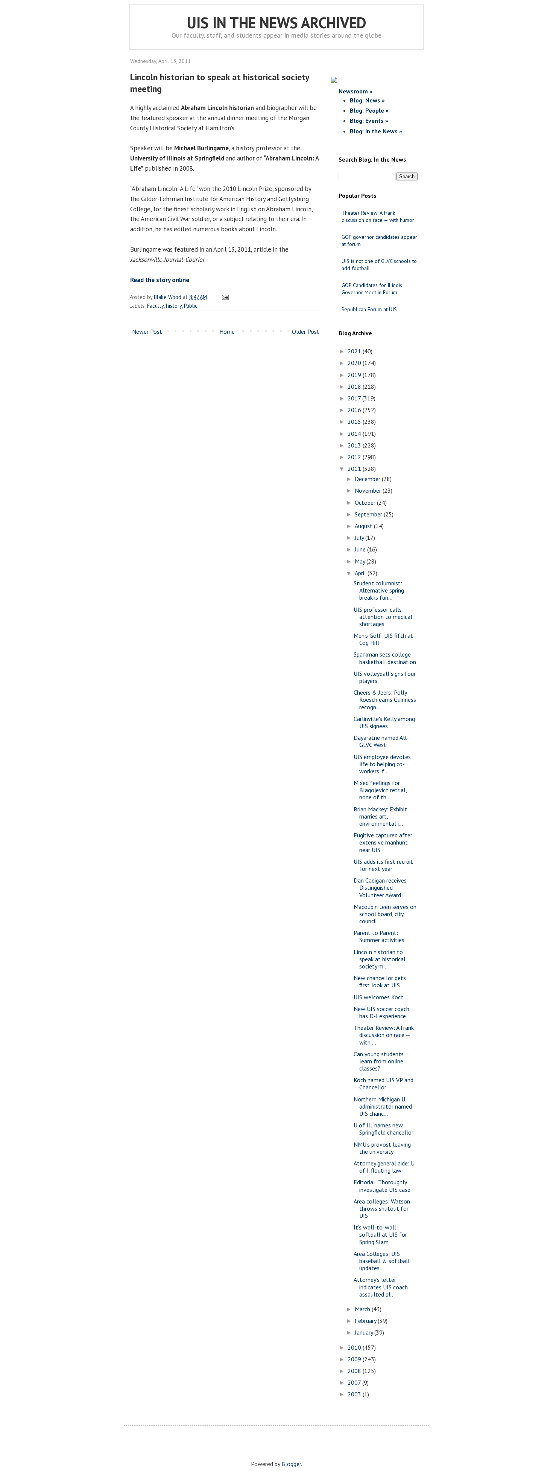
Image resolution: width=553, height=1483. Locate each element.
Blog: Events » (369, 120)
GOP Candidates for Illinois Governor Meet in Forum (372, 289)
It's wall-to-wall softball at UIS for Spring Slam (380, 1234)
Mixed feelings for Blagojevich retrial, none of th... (380, 790)
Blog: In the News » (376, 131)
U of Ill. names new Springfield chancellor (383, 1128)
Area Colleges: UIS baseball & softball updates (382, 1261)
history (174, 305)
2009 (355, 1359)
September (369, 514)
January (364, 1332)
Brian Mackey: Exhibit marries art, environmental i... (380, 816)
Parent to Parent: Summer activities (379, 936)
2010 (355, 1347)
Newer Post (147, 331)
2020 (355, 363)
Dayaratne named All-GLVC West (381, 741)
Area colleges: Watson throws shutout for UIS (382, 1208)
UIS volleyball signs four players (385, 677)
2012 (355, 457)
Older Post (305, 331)
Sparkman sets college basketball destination (385, 658)
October (366, 502)
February (366, 1320)
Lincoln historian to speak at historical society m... (380, 959)
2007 (355, 1382)
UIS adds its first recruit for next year (383, 865)
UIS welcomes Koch (379, 997)
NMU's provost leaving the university (382, 1148)
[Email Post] (224, 297)
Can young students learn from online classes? (379, 1061)
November (369, 490)
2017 (355, 398)
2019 (355, 375)
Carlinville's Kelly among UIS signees (384, 722)
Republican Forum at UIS (369, 309)
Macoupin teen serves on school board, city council (385, 914)
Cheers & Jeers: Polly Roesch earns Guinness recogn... (385, 699)
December (368, 479)
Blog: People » (369, 110)
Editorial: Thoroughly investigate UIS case (382, 1185)
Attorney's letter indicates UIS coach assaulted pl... (381, 1287)
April (361, 573)
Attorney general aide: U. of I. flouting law (384, 1166)
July (360, 537)
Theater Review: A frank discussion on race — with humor (378, 216)
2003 (355, 1394)
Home (227, 331)
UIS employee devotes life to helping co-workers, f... (382, 764)
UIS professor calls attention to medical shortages (383, 617)
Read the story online (159, 280)
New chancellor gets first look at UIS (380, 981)
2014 (355, 433)
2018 (355, 386)
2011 (355, 468)
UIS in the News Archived (276, 22)
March (363, 1309)
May (360, 561)
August (364, 526)
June (361, 549)
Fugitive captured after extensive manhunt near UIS (383, 842)
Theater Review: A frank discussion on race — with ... (384, 1035)
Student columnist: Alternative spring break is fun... (379, 590)
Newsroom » (355, 91)
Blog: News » (367, 100)
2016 (355, 410)
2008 (355, 1371)
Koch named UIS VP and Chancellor (383, 1083)
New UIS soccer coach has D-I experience (381, 1012)
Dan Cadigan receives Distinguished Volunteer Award (380, 887)
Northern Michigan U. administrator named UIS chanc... (383, 1106)
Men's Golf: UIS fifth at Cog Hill (383, 639)
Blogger (291, 1464)
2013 (355, 445)
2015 (355, 421)
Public (191, 305)
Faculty (155, 305)
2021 (355, 351)
